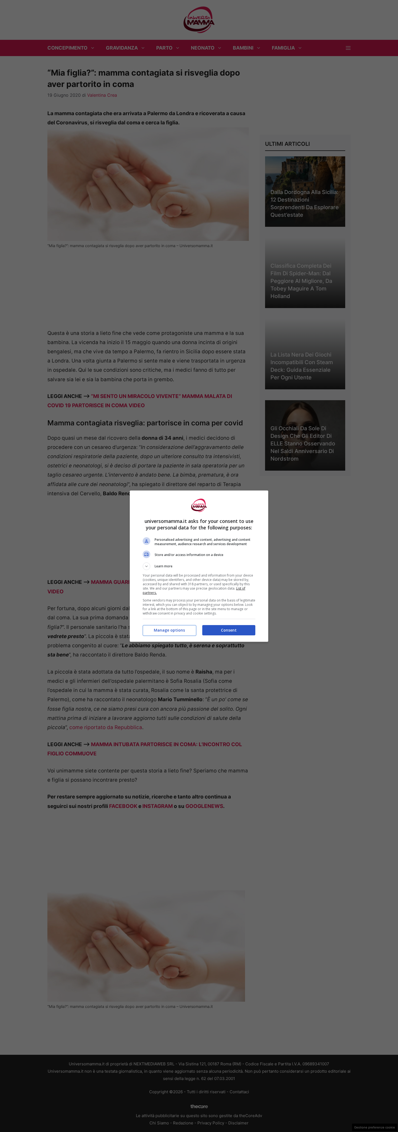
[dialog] (199, 566)
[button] (199, 566)
